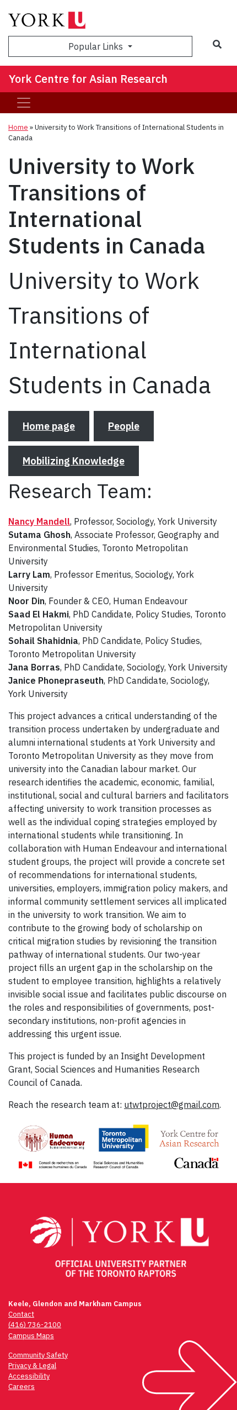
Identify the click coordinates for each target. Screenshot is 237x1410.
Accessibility (29, 1376)
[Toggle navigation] (24, 102)
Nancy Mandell (39, 521)
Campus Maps (31, 1335)
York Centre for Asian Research (88, 78)
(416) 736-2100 (34, 1324)
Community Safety (38, 1355)
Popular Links (96, 46)
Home (18, 127)
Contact (21, 1314)
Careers (21, 1386)
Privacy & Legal (32, 1365)
